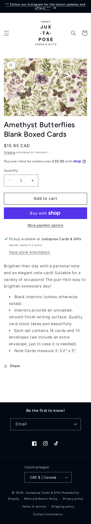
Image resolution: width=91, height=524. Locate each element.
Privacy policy (73, 498)
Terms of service (34, 506)
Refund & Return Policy (41, 498)
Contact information (48, 514)
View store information (29, 252)
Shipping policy (62, 506)
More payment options (46, 225)
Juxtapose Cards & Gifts (43, 492)
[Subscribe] (75, 424)
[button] (6, 33)
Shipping (9, 152)
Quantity (11, 170)
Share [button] (15, 366)
